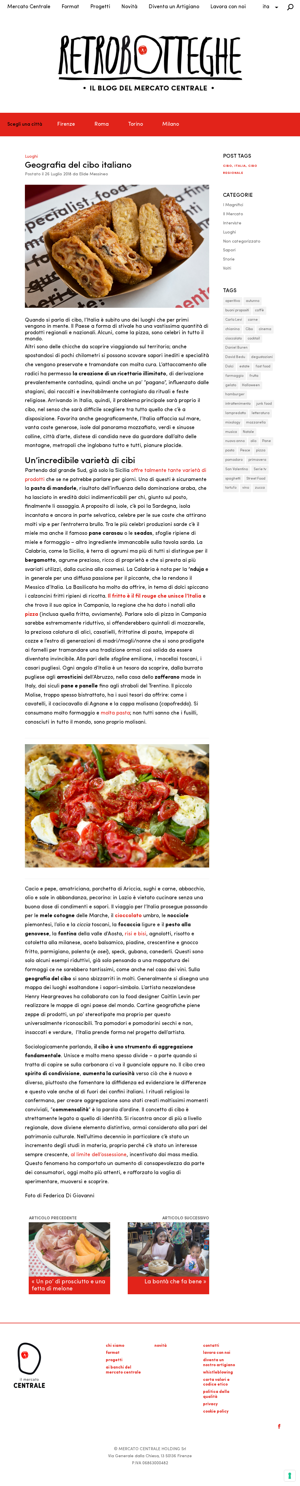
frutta (253, 376)
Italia (240, 166)
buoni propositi (237, 310)
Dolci (229, 366)
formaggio (234, 376)
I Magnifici (233, 205)
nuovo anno (235, 441)
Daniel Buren (236, 347)
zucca (260, 488)
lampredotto (235, 413)
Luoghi (31, 156)
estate (244, 366)
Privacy (210, 1404)
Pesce (245, 450)
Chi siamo (115, 1346)
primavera (257, 460)
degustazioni (262, 357)
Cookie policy (216, 1411)
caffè (259, 310)
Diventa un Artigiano (174, 7)
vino (245, 488)
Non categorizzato (241, 241)
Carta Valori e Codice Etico (216, 1382)
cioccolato (233, 338)
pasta (229, 450)
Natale (248, 432)
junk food (264, 404)
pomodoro (234, 460)
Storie (229, 259)
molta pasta (115, 713)
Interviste (232, 223)
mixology (232, 422)
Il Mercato (233, 214)
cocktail (254, 338)
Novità (129, 7)
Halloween (251, 385)
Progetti (100, 7)
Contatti (211, 1346)
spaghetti (233, 478)
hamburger (235, 394)
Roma (101, 124)
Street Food (255, 478)
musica (231, 432)
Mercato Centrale (28, 7)
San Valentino (236, 469)
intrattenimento (237, 404)
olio (253, 441)
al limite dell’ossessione (99, 1155)
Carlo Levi (233, 320)
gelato (230, 385)
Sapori (229, 250)
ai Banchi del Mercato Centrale (123, 1370)
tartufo (230, 488)
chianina (232, 329)
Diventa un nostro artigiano (219, 1362)
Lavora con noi (228, 7)
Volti (227, 268)
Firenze (66, 124)
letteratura (261, 413)
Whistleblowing (218, 1372)
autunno (252, 301)
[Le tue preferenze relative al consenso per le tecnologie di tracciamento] (289, 1475)
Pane (266, 441)
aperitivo (232, 301)
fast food (262, 366)
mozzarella (256, 422)
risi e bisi (135, 934)
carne (253, 320)
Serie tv (260, 469)
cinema (265, 329)
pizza (260, 450)
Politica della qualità (216, 1394)
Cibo (227, 166)
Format (70, 7)
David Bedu (235, 357)
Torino (135, 124)
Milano (170, 124)
